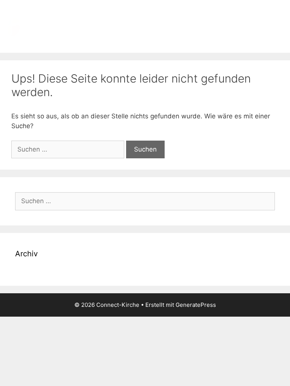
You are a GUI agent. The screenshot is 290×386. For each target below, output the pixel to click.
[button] (277, 26)
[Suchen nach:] (68, 149)
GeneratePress (196, 304)
